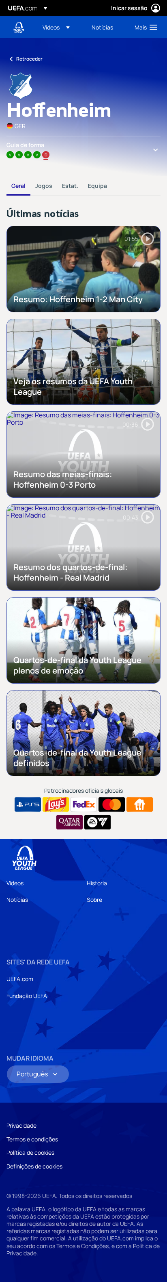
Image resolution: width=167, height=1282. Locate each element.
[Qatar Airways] (69, 822)
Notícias (17, 899)
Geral (18, 186)
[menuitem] (60, 27)
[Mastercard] (111, 804)
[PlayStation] (28, 804)
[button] (56, 27)
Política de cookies (30, 1152)
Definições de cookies (34, 1166)
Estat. (70, 186)
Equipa (97, 186)
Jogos (43, 186)
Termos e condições (32, 1139)
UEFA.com (19, 979)
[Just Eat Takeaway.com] (139, 804)
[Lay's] (56, 804)
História (97, 883)
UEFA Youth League (18, 27)
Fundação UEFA (26, 996)
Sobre (94, 899)
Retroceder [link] (29, 58)
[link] (102, 27)
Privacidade (21, 1125)
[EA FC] (97, 822)
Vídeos (15, 883)
